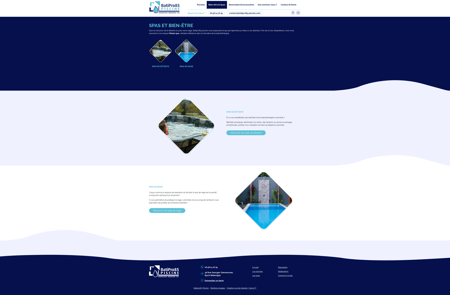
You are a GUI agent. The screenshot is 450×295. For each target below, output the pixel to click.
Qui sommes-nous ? (267, 5)
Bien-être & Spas (216, 5)
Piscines (201, 5)
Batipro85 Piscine (201, 288)
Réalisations (283, 271)
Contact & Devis (288, 5)
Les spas (256, 275)
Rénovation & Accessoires (241, 5)
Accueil (255, 267)
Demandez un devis (214, 281)
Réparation (282, 267)
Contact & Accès (285, 275)
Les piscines (257, 271)
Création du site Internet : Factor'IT (241, 288)
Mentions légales (217, 288)
